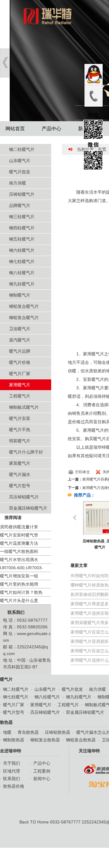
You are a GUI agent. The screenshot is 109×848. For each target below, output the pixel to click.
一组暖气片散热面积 (19, 551)
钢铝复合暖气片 (24, 317)
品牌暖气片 (19, 205)
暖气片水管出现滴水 (19, 559)
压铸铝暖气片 (22, 194)
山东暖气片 (19, 160)
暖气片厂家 (19, 373)
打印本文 (82, 472)
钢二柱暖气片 (22, 149)
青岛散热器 (28, 732)
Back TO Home (34, 822)
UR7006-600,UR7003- (21, 567)
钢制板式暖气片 (24, 407)
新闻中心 (41, 778)
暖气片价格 (19, 362)
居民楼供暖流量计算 (19, 526)
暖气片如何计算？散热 (21, 592)
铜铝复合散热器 (45, 739)
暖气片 (6, 679)
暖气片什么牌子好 (26, 452)
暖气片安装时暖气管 (19, 535)
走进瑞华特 (10, 750)
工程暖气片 (19, 396)
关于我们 (11, 763)
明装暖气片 (19, 440)
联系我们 (16, 612)
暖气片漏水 (19, 474)
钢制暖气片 (19, 295)
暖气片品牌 (19, 351)
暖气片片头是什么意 (19, 600)
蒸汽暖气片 (19, 340)
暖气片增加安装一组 (19, 576)
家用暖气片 (19, 384)
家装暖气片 (19, 463)
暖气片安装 (19, 418)
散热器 (6, 722)
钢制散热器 (13, 739)
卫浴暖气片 (19, 328)
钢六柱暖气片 (22, 250)
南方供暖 (17, 183)
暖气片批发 (19, 171)
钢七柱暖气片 (22, 261)
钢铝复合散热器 (81, 739)
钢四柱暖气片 (22, 227)
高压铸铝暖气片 (24, 496)
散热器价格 (13, 786)
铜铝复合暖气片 (24, 306)
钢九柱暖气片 (22, 283)
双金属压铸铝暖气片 (28, 508)
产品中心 (51, 128)
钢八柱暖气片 (22, 272)
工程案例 (41, 771)
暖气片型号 (19, 485)
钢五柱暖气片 (22, 239)
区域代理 (11, 771)
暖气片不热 (19, 429)
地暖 (7, 732)
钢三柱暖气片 (22, 216)
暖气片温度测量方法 (19, 543)
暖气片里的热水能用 (19, 584)
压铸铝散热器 (57, 732)
